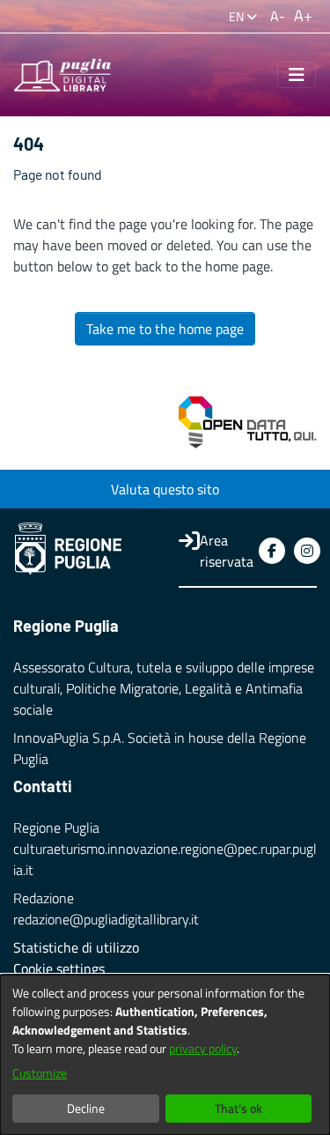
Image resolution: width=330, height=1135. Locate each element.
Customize (39, 1073)
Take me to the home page (165, 328)
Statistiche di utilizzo (76, 947)
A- (277, 15)
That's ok (238, 1108)
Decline (86, 1108)
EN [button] (237, 16)
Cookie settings (59, 968)
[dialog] (165, 1055)
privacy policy (203, 1048)
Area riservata (226, 551)
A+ (303, 15)
